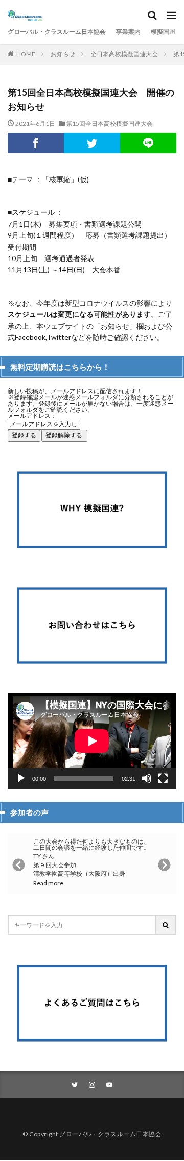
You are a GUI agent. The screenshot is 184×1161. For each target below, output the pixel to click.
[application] (92, 741)
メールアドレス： (32, 415)
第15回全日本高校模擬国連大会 (109, 123)
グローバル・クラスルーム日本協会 (57, 31)
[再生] (21, 778)
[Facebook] (36, 143)
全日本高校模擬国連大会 (124, 54)
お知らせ (63, 54)
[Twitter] (92, 143)
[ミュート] (147, 778)
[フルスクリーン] (163, 778)
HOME (25, 54)
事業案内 (128, 31)
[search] (166, 925)
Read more (48, 883)
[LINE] (148, 143)
